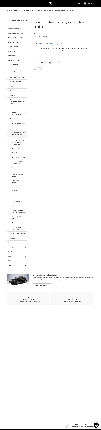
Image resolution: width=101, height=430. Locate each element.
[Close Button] (84, 425)
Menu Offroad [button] (12, 51)
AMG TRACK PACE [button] (13, 42)
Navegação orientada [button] (16, 91)
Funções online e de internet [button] (16, 252)
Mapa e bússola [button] (14, 119)
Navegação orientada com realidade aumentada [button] (17, 113)
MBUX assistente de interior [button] (16, 33)
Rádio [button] (10, 261)
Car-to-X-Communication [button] (17, 108)
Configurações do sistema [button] (15, 37)
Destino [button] (12, 95)
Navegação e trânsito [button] (14, 60)
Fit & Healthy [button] (12, 55)
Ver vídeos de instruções (42, 285)
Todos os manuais (12, 10)
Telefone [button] (10, 243)
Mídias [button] (10, 256)
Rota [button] (11, 86)
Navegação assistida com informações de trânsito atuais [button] (17, 101)
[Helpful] (35, 68)
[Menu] (9, 3)
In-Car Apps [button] (11, 247)
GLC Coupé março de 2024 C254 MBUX (30, 10)
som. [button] (9, 265)
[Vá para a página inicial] (50, 3)
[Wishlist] (79, 3)
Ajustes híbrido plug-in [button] (14, 46)
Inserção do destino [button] (16, 82)
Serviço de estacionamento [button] (18, 234)
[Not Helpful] (40, 68)
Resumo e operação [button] (13, 28)
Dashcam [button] (12, 238)
